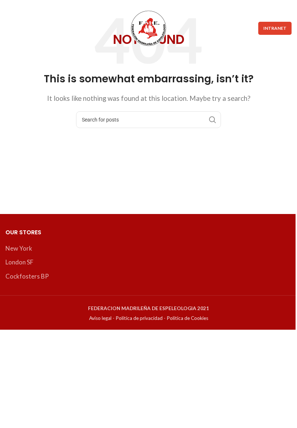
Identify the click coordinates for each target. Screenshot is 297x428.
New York (18, 248)
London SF (19, 262)
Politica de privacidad (139, 318)
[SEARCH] (212, 119)
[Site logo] (148, 27)
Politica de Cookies (187, 318)
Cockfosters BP (27, 276)
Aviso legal (100, 318)
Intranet (274, 28)
